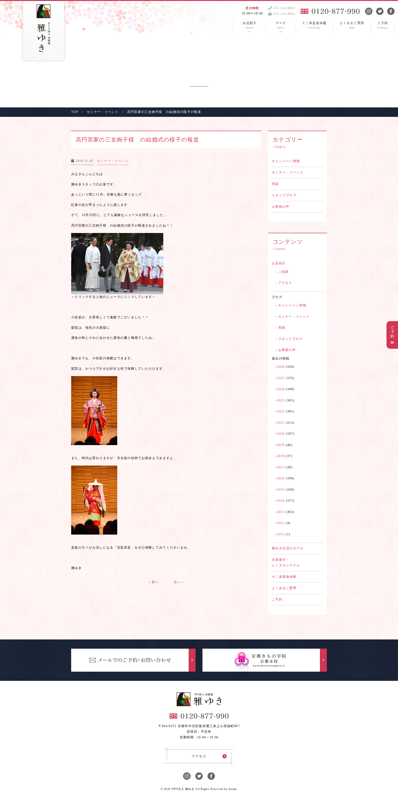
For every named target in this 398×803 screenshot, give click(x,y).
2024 (280, 389)
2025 (280, 378)
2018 (280, 456)
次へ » (179, 582)
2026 (280, 366)
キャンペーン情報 (286, 161)
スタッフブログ (284, 195)
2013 (280, 512)
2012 (280, 523)
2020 (280, 433)
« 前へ (154, 582)
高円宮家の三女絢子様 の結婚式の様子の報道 (137, 140)
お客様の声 (280, 206)
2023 (280, 400)
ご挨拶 (283, 271)
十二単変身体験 (284, 577)
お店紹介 (279, 263)
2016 (280, 478)
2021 (280, 422)
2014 (280, 500)
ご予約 (277, 599)
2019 (280, 445)
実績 (275, 184)
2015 (280, 489)
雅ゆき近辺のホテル (288, 548)
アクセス (285, 283)
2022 (280, 411)
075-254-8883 (283, 8)
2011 (280, 534)
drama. (233, 789)
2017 (280, 467)
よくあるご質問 (284, 588)
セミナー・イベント (288, 172)
